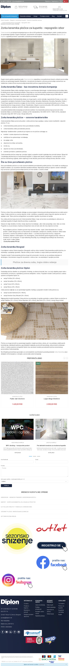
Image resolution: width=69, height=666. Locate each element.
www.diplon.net (9, 661)
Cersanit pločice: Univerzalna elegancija (14, 511)
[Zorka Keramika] (3, 393)
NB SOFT (19, 661)
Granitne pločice (17, 396)
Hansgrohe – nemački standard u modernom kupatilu (18, 497)
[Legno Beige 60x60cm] (51, 378)
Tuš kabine (61, 603)
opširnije (41, 664)
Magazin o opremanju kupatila (18, 20)
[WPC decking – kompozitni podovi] (18, 429)
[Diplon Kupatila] (6, 6)
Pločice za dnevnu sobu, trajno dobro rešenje (35, 262)
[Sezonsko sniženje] (17, 538)
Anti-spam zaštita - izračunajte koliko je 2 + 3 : (13, 479)
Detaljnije (18, 452)
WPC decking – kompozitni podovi (17, 445)
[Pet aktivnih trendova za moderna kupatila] (51, 429)
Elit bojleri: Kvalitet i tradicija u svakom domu (16, 507)
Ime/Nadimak (4, 459)
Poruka (3, 465)
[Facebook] (2, 632)
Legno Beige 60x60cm (52, 399)
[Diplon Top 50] (51, 640)
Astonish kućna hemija (8, 516)
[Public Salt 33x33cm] (17, 378)
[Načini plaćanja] (16, 7)
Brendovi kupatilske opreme (34, 20)
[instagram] (17, 580)
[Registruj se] (51, 545)
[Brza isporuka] (35, 7)
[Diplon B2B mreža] (59, 7)
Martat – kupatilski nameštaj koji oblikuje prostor (18, 502)
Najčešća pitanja (40, 616)
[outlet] (51, 528)
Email (36, 459)
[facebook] (51, 563)
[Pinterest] (14, 632)
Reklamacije (50, 614)
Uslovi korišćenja (40, 605)
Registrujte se (55, 1)
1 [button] (30, 456)
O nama (26, 603)
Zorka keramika (6, 32)
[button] (66, 16)
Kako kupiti (50, 605)
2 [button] (34, 456)
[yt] (6, 632)
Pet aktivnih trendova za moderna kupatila (51, 445)
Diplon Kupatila (5, 20)
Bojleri (60, 614)
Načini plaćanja (51, 607)
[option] (17, 385)
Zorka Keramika (59, 352)
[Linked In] (10, 632)
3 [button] (38, 456)
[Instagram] (18, 632)
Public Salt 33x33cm (17, 399)
